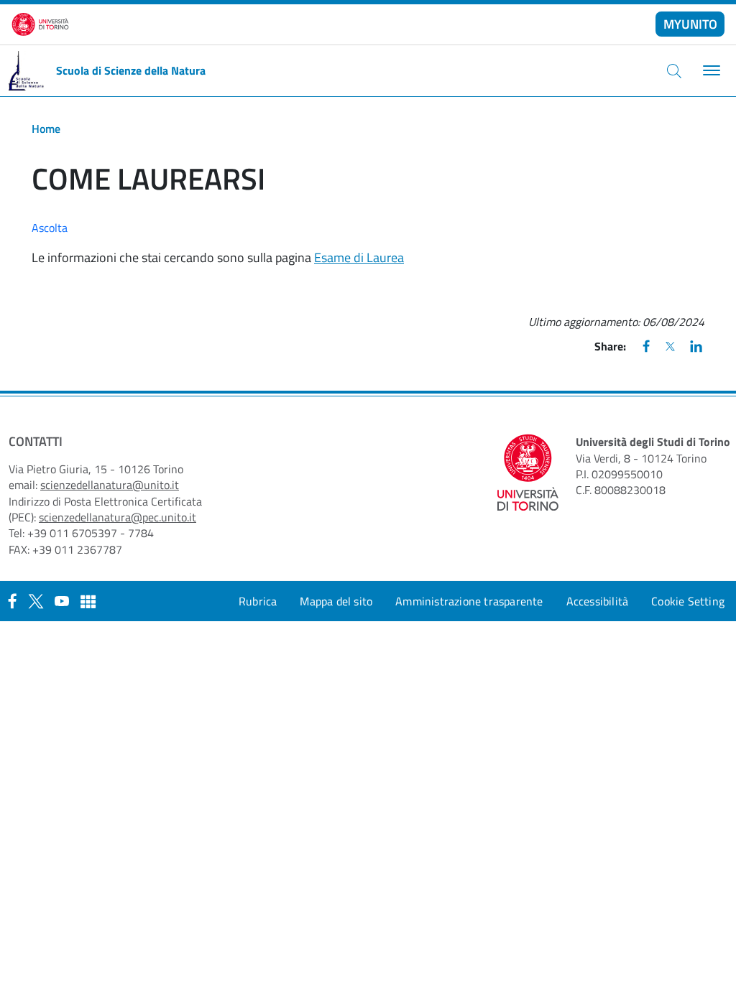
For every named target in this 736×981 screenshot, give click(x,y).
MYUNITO (690, 24)
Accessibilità (597, 601)
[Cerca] (674, 70)
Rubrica (258, 601)
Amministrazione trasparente (469, 601)
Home (46, 128)
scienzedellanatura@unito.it (109, 484)
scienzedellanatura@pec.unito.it (117, 517)
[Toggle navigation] (709, 70)
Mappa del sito (336, 601)
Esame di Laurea (359, 257)
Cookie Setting (687, 601)
